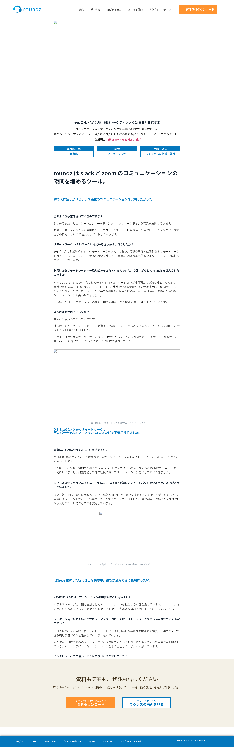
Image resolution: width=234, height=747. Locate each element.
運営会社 (19, 741)
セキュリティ (108, 741)
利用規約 (92, 741)
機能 (81, 9)
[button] (198, 9)
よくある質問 (135, 9)
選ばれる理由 (114, 9)
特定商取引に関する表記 (131, 741)
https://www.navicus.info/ (124, 139)
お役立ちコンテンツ (160, 9)
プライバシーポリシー (72, 741)
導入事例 (95, 9)
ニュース (34, 741)
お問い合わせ (50, 741)
